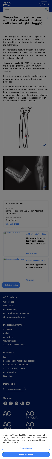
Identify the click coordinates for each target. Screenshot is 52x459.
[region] (26, 444)
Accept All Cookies (26, 455)
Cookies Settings (26, 448)
